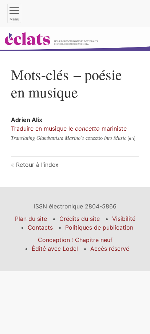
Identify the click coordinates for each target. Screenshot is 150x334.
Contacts (40, 227)
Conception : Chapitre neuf (75, 239)
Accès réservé (109, 248)
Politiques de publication (99, 227)
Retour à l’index (37, 164)
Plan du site (31, 218)
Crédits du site (79, 218)
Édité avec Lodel (55, 248)
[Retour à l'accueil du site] (75, 38)
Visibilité (123, 218)
